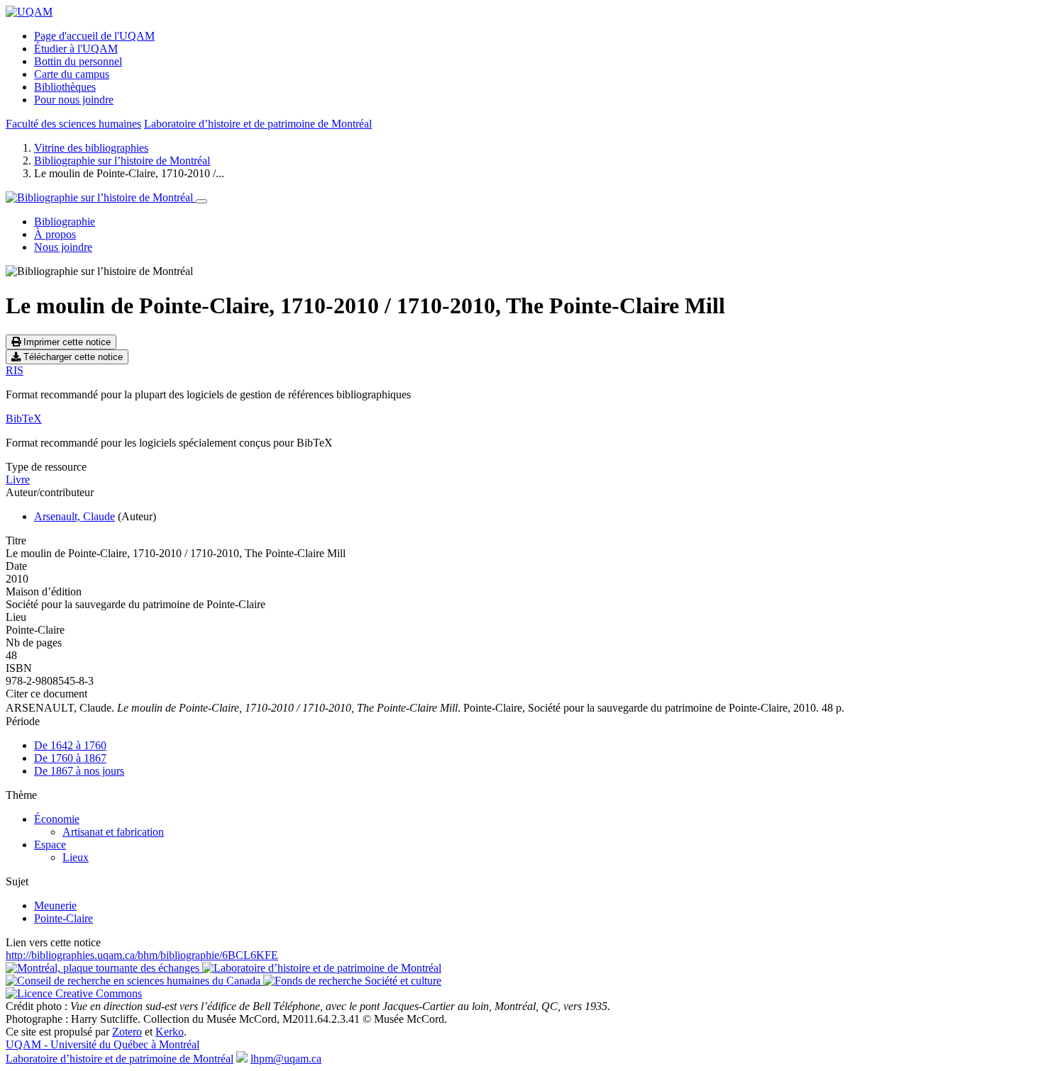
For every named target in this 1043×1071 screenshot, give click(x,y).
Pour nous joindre (74, 100)
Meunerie (55, 905)
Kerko (169, 1032)
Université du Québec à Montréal (102, 1044)
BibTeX (24, 419)
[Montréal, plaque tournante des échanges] (104, 968)
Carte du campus (71, 74)
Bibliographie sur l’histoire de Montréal (122, 161)
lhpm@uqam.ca (285, 1059)
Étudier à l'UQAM (76, 49)
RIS (14, 370)
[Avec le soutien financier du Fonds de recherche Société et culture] (352, 981)
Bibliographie (64, 221)
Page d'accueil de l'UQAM (94, 36)
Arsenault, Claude (74, 516)
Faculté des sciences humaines (73, 124)
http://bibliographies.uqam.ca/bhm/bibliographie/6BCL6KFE (142, 955)
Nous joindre (63, 247)
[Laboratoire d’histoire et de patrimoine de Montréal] (321, 968)
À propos (55, 234)
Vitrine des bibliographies (91, 148)
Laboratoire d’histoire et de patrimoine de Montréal (258, 124)
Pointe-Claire (63, 918)
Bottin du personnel (78, 61)
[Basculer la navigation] (201, 201)
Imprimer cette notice (66, 342)
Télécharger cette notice (72, 357)
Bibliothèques (65, 87)
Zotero (127, 1032)
